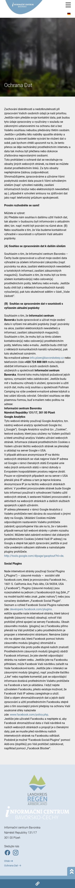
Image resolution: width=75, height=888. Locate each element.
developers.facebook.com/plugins (31, 609)
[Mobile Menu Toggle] (68, 5)
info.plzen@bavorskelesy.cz (47, 357)
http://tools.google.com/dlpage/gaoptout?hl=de (33, 556)
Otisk (7, 861)
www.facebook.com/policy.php (29, 714)
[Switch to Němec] (69, 13)
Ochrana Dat (11, 865)
